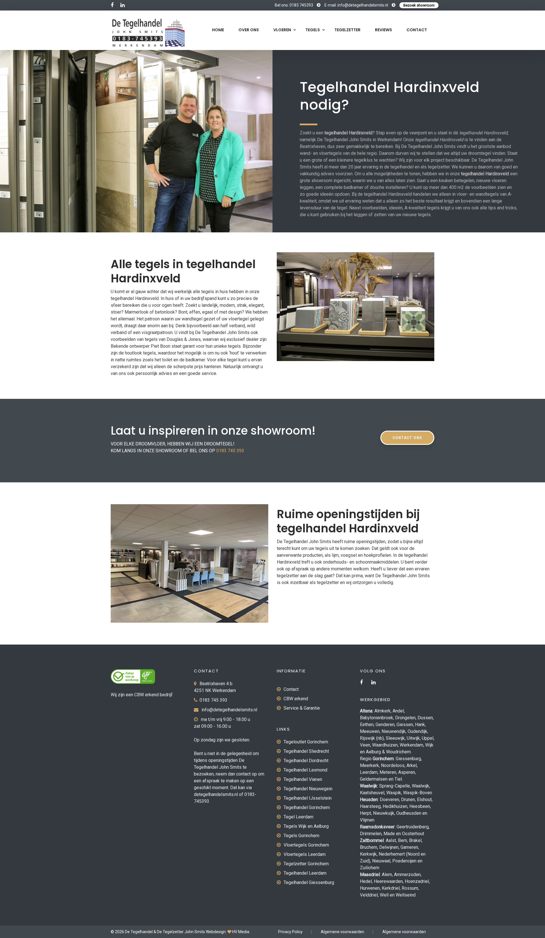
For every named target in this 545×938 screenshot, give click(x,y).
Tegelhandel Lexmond (305, 770)
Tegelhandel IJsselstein (308, 798)
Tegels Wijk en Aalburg (306, 826)
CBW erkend (296, 698)
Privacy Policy (290, 931)
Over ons (248, 30)
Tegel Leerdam (298, 817)
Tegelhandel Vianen (303, 779)
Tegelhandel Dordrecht (306, 760)
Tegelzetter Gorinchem (306, 863)
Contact (416, 30)
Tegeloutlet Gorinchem (306, 742)
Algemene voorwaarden (342, 931)
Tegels (312, 30)
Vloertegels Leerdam (305, 854)
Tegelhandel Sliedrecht (306, 751)
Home (218, 30)
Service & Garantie (302, 708)
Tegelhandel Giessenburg (309, 882)
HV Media (240, 931)
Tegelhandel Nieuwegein (308, 788)
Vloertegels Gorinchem (306, 845)
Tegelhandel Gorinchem (307, 807)
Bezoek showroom (419, 5)
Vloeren (282, 30)
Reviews (383, 30)
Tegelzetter (347, 30)
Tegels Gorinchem (301, 835)
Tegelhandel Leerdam (305, 873)
